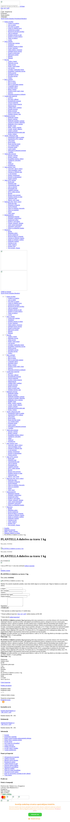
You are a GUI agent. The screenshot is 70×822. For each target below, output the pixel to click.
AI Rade (22, 6)
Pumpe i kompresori (14, 175)
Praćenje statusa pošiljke (11, 765)
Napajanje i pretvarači (14, 226)
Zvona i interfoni (13, 48)
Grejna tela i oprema (14, 43)
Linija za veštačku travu (15, 28)
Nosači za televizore (14, 53)
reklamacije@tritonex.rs (7, 723)
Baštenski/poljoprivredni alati (16, 132)
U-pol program (12, 173)
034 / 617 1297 (5, 8)
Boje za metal (12, 83)
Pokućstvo (7, 230)
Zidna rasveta (12, 64)
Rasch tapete (11, 142)
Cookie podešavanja (10, 750)
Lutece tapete (12, 149)
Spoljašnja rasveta (13, 74)
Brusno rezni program (14, 195)
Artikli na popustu (6, 291)
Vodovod (10, 164)
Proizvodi (3, 17)
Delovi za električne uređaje (16, 228)
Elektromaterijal (8, 215)
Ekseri (10, 211)
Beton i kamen (12, 89)
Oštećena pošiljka (9, 768)
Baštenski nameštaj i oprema (16, 121)
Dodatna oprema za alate (15, 197)
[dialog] (35, 812)
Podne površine (8, 21)
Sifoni (9, 162)
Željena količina (5, 596)
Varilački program (13, 190)
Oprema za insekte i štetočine (16, 122)
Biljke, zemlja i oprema (14, 127)
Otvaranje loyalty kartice (11, 772)
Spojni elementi (12, 206)
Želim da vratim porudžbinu (12, 770)
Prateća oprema (12, 178)
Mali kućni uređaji (13, 55)
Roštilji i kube (12, 126)
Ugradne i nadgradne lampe (16, 69)
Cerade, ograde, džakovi (15, 129)
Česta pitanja (8, 775)
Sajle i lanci (11, 213)
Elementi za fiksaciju (14, 205)
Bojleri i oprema (12, 157)
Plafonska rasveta (13, 63)
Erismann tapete (12, 147)
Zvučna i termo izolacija (15, 104)
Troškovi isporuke (9, 758)
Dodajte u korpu (5, 570)
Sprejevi (10, 92)
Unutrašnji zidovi (13, 86)
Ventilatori (11, 45)
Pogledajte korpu (5, 700)
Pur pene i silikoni (13, 99)
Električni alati (12, 183)
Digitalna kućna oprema (15, 51)
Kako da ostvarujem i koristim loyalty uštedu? (17, 773)
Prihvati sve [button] (35, 814)
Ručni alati (11, 182)
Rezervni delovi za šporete (15, 236)
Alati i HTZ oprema (10, 180)
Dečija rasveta (12, 73)
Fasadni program (13, 109)
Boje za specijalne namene (15, 84)
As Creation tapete (13, 145)
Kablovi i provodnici (14, 221)
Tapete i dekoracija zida (11, 135)
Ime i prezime (5, 590)
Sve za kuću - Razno (14, 248)
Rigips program (12, 111)
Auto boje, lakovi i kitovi (15, 168)
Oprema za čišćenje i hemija (16, 238)
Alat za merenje (12, 187)
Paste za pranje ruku (14, 112)
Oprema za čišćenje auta (15, 172)
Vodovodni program (10, 154)
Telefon (3, 592)
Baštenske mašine (13, 117)
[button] (35, 819)
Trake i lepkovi (12, 244)
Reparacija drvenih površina (16, 31)
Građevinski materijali (10, 96)
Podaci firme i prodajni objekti (13, 740)
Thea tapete (11, 140)
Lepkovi (10, 97)
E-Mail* (3, 589)
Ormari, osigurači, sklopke (15, 223)
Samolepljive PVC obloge (15, 139)
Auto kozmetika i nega (14, 170)
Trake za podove (13, 38)
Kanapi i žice (12, 246)
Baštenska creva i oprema (15, 124)
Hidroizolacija (12, 106)
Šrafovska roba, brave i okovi (12, 201)
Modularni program (13, 216)
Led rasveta (11, 68)
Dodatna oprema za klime (15, 46)
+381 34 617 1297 (6, 712)
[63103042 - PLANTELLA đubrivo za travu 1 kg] (12, 548)
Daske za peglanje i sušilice (16, 239)
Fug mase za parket (13, 26)
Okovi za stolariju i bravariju (16, 208)
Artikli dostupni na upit (11, 763)
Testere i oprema (13, 130)
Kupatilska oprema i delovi (16, 159)
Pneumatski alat (12, 188)
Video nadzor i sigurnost (15, 50)
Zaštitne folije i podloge (15, 107)
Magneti (10, 58)
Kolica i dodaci (12, 134)
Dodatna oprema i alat (14, 114)
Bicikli (10, 231)
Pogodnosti (17, 18)
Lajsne (10, 40)
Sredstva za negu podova (15, 36)
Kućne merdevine (13, 235)
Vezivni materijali (13, 102)
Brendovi (24, 18)
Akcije (3, 18)
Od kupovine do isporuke (11, 757)
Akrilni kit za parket (14, 30)
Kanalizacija (11, 165)
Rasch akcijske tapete (14, 144)
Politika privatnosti (6, 685)
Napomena (4, 606)
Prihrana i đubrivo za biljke (12, 533)
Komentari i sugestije (10, 736)
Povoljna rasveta (13, 76)
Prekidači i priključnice (14, 218)
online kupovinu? (15, 617)
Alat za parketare (13, 33)
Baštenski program (9, 116)
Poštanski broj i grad (7, 594)
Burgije (10, 193)
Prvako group (8, 741)
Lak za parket (12, 25)
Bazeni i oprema (12, 119)
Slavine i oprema (13, 155)
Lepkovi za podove (13, 23)
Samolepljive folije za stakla (16, 137)
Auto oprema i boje (9, 167)
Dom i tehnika (8, 41)
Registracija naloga (9, 762)
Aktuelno (11, 18)
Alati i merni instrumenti (15, 225)
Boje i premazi (8, 79)
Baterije (10, 56)
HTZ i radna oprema (14, 192)
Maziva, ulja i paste (13, 200)
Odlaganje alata (12, 198)
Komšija (6, 528)
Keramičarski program (14, 101)
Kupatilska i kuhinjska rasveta (16, 71)
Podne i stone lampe (14, 66)
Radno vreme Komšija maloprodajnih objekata (17, 738)
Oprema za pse (12, 243)
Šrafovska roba (12, 203)
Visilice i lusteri (12, 61)
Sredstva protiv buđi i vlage (16, 91)
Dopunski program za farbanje (17, 94)
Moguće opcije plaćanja (11, 760)
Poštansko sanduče (13, 241)
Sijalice (10, 78)
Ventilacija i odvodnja (14, 160)
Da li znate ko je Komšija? (12, 743)
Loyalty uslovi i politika (11, 748)
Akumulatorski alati (13, 185)
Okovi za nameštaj (13, 210)
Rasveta (6, 59)
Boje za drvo (11, 81)
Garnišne (10, 152)
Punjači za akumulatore (14, 177)
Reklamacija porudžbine (11, 767)
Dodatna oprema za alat (15, 35)
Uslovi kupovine (5, 682)
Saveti (7, 18)
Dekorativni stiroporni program (17, 150)
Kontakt (6, 735)
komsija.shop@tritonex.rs (8, 710)
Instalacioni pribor (13, 220)
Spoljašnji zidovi (13, 88)
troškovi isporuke (29, 566)
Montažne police (13, 233)
